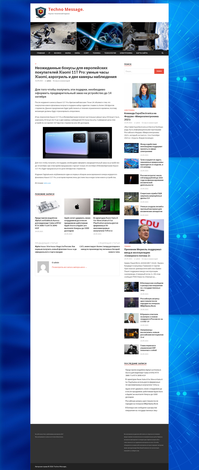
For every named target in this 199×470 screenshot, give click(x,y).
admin (49, 81)
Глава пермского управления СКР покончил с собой (148, 347)
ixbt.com (47, 183)
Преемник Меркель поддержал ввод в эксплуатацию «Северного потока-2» (142, 252)
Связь (77, 53)
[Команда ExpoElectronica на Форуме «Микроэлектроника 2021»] (144, 108)
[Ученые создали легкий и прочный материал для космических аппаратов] (131, 215)
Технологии (110, 53)
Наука (68, 53)
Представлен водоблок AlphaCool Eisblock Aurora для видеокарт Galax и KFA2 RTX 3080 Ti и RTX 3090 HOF (48, 223)
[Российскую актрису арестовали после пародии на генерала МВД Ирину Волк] (131, 307)
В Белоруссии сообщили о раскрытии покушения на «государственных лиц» (151, 286)
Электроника (126, 53)
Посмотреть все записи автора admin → (69, 267)
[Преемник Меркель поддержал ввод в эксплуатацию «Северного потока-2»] (144, 244)
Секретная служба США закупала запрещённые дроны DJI (151, 195)
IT (49, 53)
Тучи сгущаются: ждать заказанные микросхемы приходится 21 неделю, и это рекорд (151, 163)
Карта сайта (142, 53)
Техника (96, 53)
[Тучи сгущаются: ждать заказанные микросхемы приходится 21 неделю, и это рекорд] (131, 168)
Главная (41, 53)
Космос (57, 53)
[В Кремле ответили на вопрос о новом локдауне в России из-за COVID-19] (131, 322)
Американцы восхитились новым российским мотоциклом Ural (151, 333)
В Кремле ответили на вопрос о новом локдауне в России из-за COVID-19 (151, 317)
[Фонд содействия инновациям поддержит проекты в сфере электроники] (131, 152)
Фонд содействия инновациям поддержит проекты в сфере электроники (151, 147)
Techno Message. (66, 9)
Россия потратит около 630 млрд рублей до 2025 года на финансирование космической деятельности (152, 180)
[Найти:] (144, 71)
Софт (86, 53)
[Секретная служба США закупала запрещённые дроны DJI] (131, 201)
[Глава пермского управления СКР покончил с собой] (131, 353)
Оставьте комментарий (61, 81)
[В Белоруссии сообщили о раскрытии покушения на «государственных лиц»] (131, 291)
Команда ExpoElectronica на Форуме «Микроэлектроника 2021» (141, 116)
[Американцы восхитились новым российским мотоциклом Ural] (131, 338)
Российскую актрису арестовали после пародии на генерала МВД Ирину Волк (150, 302)
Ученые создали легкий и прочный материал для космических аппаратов (151, 208)
